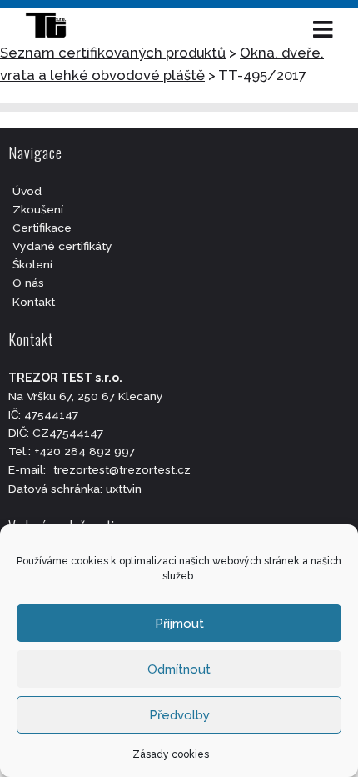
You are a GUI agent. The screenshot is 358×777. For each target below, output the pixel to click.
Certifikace (42, 227)
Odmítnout (179, 669)
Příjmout (179, 623)
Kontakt (33, 301)
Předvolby (179, 715)
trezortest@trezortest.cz (122, 469)
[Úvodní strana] (54, 29)
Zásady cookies (170, 754)
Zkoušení (37, 209)
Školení (32, 264)
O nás (28, 282)
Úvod (27, 191)
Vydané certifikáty (62, 246)
